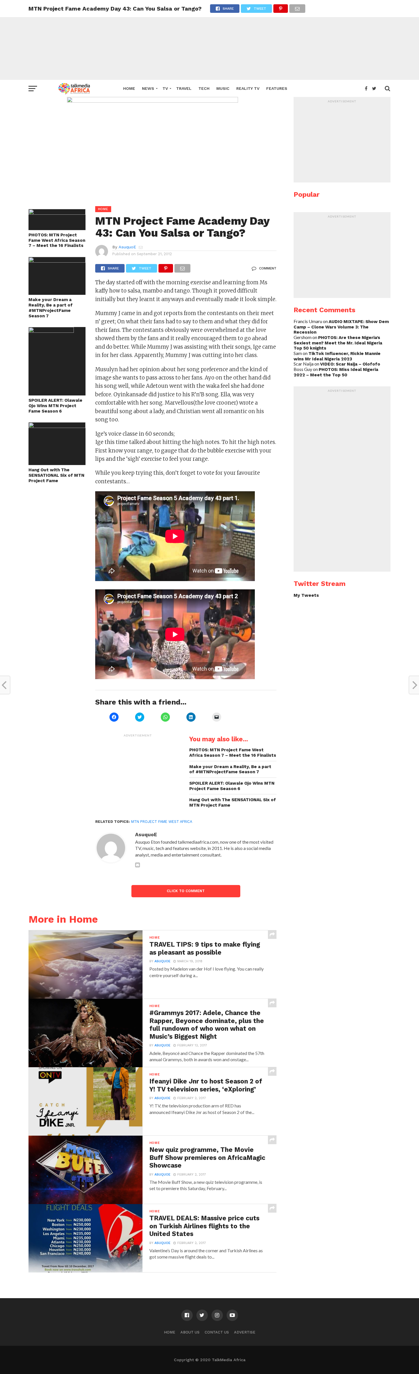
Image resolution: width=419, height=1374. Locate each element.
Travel (184, 88)
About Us (190, 1332)
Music (222, 88)
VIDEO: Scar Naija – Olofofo (350, 364)
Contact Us (217, 1332)
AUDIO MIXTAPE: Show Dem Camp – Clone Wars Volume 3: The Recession (341, 327)
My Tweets (306, 595)
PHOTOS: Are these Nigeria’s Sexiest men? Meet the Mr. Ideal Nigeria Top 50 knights (338, 343)
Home (129, 88)
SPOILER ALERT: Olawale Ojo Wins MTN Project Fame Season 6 (55, 405)
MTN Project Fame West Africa (161, 821)
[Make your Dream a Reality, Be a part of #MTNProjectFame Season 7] (57, 260)
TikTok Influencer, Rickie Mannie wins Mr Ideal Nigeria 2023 (337, 356)
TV (165, 88)
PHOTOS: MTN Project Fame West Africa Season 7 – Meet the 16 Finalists (57, 240)
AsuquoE (127, 247)
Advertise (244, 1332)
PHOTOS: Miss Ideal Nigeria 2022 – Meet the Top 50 (336, 372)
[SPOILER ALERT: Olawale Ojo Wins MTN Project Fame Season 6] (51, 331)
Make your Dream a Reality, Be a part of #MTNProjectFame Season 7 (51, 307)
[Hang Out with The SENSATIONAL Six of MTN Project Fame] (57, 426)
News (148, 88)
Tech (204, 88)
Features (276, 88)
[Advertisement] (209, 40)
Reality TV (247, 88)
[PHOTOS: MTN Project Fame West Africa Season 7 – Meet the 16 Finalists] (57, 213)
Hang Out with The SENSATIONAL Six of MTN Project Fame (56, 475)
